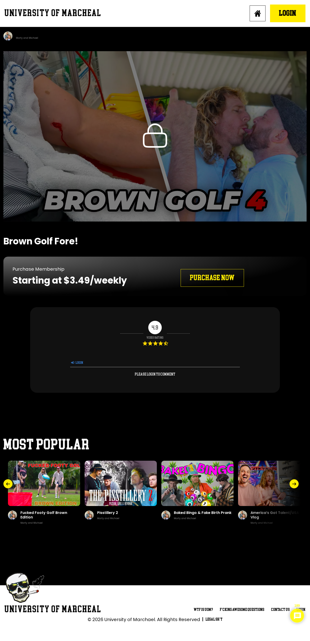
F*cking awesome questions (242, 609)
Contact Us (280, 609)
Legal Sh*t (214, 619)
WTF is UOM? (203, 609)
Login (287, 13)
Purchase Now (212, 278)
